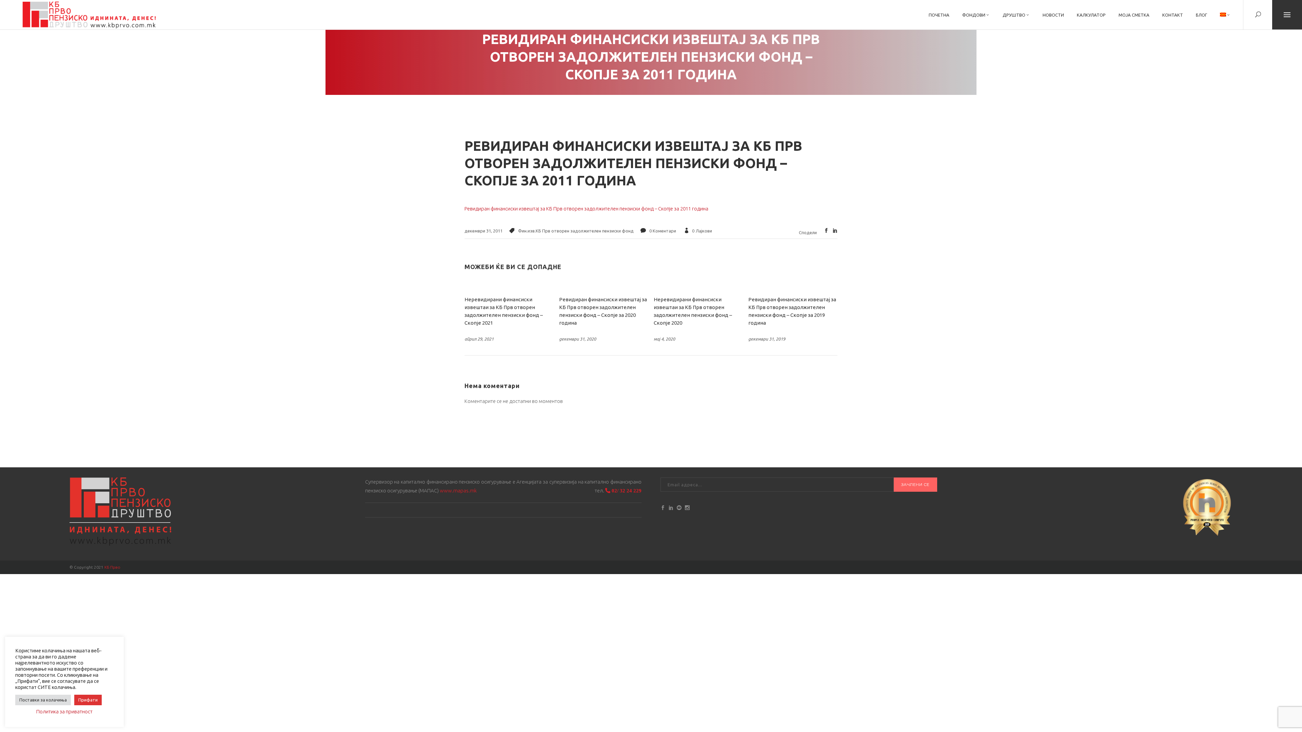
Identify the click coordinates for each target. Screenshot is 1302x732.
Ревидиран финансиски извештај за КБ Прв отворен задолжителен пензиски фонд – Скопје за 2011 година (586, 208)
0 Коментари (662, 230)
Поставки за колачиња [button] (43, 699)
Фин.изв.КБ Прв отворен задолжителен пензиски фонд (576, 230)
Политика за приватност (64, 711)
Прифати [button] (88, 699)
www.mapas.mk (458, 490)
